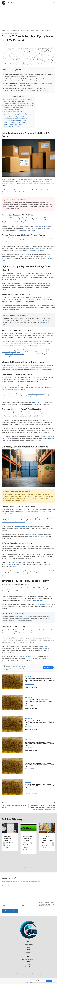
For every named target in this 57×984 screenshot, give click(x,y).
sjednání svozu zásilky (43, 604)
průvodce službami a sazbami (34, 600)
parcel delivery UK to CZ (22, 526)
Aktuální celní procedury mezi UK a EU (15, 101)
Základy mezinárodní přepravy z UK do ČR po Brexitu (17, 99)
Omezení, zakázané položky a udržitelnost (14, 117)
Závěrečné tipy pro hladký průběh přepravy (14, 122)
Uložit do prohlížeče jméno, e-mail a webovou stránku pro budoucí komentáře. (47, 904)
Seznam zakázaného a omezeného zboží (15, 118)
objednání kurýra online (38, 402)
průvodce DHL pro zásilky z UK (25, 230)
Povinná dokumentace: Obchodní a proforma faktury (19, 103)
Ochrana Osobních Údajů (34, 974)
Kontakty (28, 952)
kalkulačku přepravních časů (42, 226)
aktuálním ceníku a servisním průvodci (32, 250)
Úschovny (28, 964)
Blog (28, 947)
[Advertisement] (28, 16)
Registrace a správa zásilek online (13, 107)
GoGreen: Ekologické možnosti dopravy (15, 120)
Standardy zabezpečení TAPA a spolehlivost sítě (17, 115)
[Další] (53, 844)
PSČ (28, 962)
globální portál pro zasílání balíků (14, 354)
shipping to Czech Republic (25, 656)
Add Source (49, 980)
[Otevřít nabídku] (53, 3)
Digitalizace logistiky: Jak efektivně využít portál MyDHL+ (18, 105)
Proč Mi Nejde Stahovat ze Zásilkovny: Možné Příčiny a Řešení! (28, 841)
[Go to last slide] (4, 844)
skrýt (22, 96)
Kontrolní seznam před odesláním (13, 124)
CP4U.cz (5, 44)
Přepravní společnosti (11, 33)
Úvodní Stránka (28, 944)
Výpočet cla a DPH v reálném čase (14, 109)
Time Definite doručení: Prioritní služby (15, 113)
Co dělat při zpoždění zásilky (12, 126)
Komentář (5, 886)
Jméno (4, 905)
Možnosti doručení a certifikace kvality (13, 111)
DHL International (34, 536)
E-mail (23, 905)
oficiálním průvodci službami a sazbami (13, 522)
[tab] (25, 867)
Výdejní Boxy (28, 967)
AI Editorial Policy (28, 982)
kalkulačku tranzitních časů (36, 394)
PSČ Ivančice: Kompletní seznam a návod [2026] (14, 805)
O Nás (28, 949)
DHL (3, 33)
